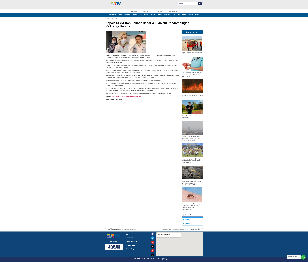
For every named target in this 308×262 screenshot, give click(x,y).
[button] (192, 215)
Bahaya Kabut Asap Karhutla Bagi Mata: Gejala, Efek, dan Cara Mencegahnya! (191, 138)
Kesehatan (159, 14)
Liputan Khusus (130, 245)
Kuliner (197, 14)
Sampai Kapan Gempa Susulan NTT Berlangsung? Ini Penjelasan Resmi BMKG (191, 183)
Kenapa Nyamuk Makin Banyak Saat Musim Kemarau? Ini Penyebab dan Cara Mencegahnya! (191, 206)
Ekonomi (135, 14)
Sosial (140, 14)
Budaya (146, 14)
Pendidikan (190, 14)
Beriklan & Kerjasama (132, 241)
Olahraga (152, 14)
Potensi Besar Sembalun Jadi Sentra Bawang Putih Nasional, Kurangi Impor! (191, 160)
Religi (173, 14)
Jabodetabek (112, 14)
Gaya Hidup (167, 14)
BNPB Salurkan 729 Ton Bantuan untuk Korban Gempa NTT (192, 53)
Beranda (134, 11)
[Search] (200, 3)
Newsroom (146, 11)
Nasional (120, 14)
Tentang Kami (172, 11)
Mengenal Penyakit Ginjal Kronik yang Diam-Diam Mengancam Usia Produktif (192, 74)
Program (159, 11)
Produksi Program (131, 249)
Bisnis (178, 14)
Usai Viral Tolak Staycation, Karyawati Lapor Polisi (126, 96)
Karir (127, 234)
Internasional (127, 14)
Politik (184, 14)
